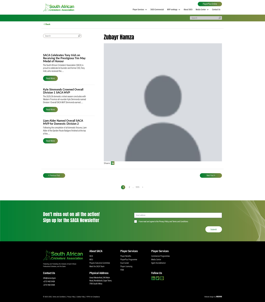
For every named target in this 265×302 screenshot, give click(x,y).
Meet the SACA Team (96, 266)
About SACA (188, 10)
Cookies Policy (81, 297)
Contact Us (216, 10)
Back (47, 24)
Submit (213, 229)
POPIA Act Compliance (93, 297)
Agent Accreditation (158, 263)
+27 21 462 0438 (49, 281)
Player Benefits (125, 256)
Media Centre (156, 260)
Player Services (138, 10)
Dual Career (124, 263)
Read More (50, 78)
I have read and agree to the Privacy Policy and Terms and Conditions (163, 222)
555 (137, 187)
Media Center (201, 10)
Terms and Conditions (59, 297)
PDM (122, 270)
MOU (91, 260)
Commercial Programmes (160, 256)
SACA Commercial (157, 10)
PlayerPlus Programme (128, 260)
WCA (91, 256)
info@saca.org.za (49, 278)
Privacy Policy (71, 297)
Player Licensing (126, 266)
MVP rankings (172, 10)
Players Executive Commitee (99, 263)
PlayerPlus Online (210, 4)
